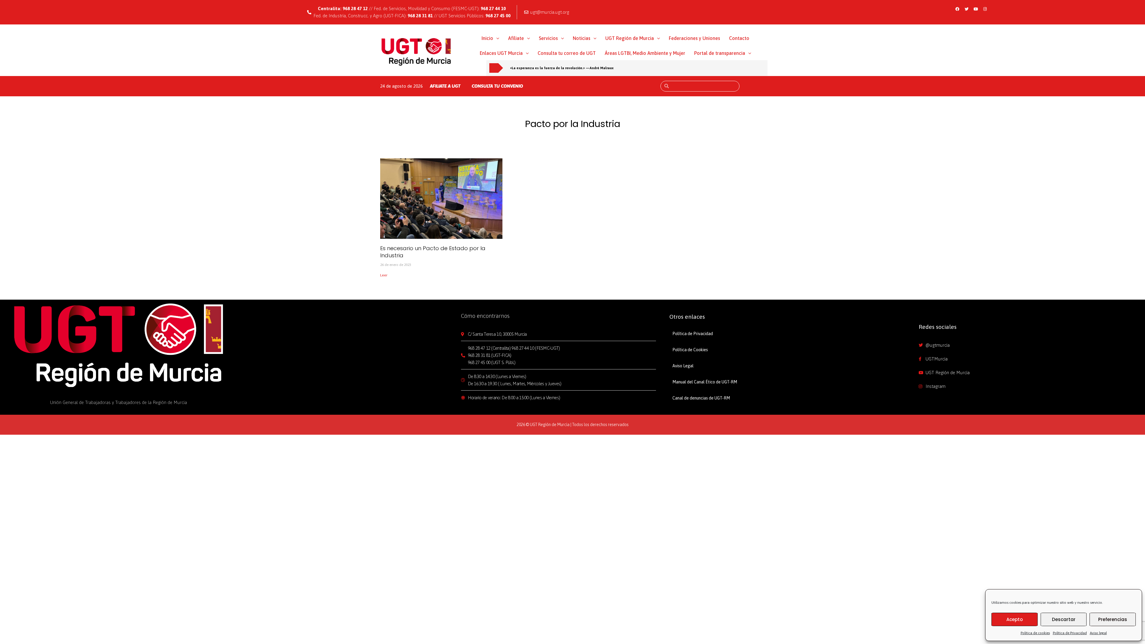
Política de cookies (1035, 633)
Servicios (548, 38)
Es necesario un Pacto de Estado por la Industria (432, 251)
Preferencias (1112, 619)
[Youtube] (976, 9)
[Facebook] (957, 9)
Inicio (487, 38)
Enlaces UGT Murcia (501, 53)
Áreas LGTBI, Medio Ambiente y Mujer (645, 53)
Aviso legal (1098, 633)
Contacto (739, 38)
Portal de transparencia (719, 53)
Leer (383, 275)
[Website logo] (416, 52)
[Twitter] (967, 9)
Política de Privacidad (1070, 633)
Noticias (581, 38)
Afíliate (516, 38)
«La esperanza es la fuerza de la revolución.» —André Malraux (562, 68)
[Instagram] (985, 9)
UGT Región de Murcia (629, 38)
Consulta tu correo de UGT (567, 53)
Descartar (1064, 619)
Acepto (1014, 619)
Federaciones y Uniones (694, 38)
